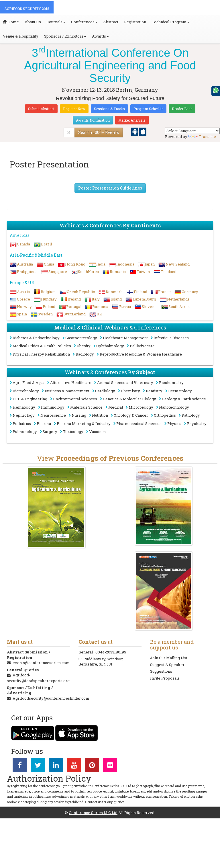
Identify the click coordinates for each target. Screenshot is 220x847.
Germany (190, 291)
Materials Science (86, 407)
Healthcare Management (125, 337)
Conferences (83, 21)
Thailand (168, 271)
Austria (23, 291)
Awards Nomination (93, 120)
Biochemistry (171, 382)
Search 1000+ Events (98, 132)
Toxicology (73, 431)
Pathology (191, 415)
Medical (115, 407)
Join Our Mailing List (168, 657)
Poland (49, 306)
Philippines (27, 271)
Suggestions (161, 671)
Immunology (52, 407)
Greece (23, 299)
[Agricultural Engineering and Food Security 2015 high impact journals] (56, 507)
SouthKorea (88, 271)
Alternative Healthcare (70, 382)
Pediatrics (22, 423)
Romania (118, 271)
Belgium (48, 291)
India (100, 264)
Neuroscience (53, 415)
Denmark (114, 291)
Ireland (74, 299)
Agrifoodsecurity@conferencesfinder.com (51, 698)
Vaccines (97, 431)
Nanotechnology (174, 407)
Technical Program (169, 21)
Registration (135, 21)
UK (99, 314)
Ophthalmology (110, 345)
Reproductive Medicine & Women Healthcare (141, 354)
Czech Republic (81, 291)
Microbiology (141, 407)
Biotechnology (26, 390)
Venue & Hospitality (20, 36)
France (164, 291)
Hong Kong (75, 264)
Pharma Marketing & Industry (84, 423)
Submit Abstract (41, 108)
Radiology (85, 354)
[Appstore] (142, 131)
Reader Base (182, 108)
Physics (174, 423)
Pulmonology (25, 431)
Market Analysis (132, 120)
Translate (207, 136)
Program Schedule (148, 108)
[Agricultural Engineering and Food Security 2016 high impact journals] (163, 506)
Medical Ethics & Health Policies (42, 345)
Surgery (50, 431)
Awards (99, 36)
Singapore (57, 271)
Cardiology (105, 390)
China (49, 264)
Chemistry (130, 390)
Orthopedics (165, 415)
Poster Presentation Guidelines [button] (110, 188)
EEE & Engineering (30, 398)
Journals (54, 21)
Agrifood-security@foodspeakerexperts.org (38, 677)
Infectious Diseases (171, 337)
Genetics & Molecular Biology (129, 398)
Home (13, 21)
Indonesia (125, 264)
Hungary (49, 299)
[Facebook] (20, 766)
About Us (33, 21)
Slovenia (150, 306)
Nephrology (24, 415)
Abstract (110, 21)
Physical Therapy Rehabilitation (41, 354)
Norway (24, 306)
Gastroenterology (81, 337)
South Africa (179, 306)
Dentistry (154, 390)
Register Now (74, 108)
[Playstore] (135, 131)
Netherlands (178, 299)
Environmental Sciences (75, 398)
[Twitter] (38, 766)
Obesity (84, 345)
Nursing (79, 415)
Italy (96, 299)
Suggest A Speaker (167, 664)
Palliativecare (142, 345)
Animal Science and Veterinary (125, 382)
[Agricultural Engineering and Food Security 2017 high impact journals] (163, 591)
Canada (23, 244)
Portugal (73, 306)
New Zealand (178, 264)
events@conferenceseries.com (41, 662)
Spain (22, 314)
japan (150, 264)
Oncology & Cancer (131, 415)
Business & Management (67, 390)
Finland (140, 291)
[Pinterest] (92, 766)
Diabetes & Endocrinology (36, 337)
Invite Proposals (165, 678)
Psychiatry (197, 423)
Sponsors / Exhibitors (63, 36)
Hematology (24, 407)
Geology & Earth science (184, 398)
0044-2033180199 (110, 652)
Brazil (46, 244)
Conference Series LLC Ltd (93, 812)
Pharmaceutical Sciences (139, 423)
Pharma (44, 423)
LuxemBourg (144, 299)
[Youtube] (74, 766)
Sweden (45, 314)
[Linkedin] (56, 766)
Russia (125, 306)
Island (116, 299)
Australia (25, 264)
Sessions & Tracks (109, 108)
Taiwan (143, 271)
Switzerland (75, 314)
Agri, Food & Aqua (28, 382)
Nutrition (100, 415)
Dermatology (180, 390)
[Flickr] (110, 766)
